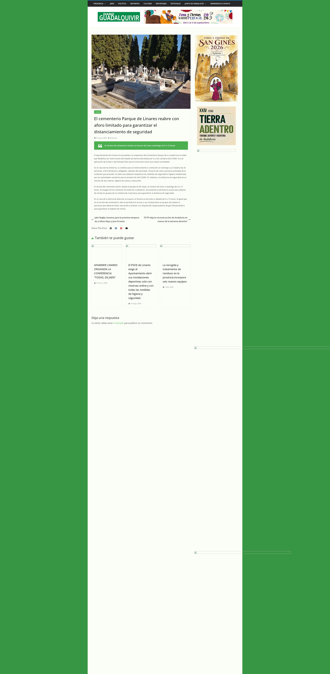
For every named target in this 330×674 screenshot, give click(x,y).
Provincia (98, 3)
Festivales (176, 3)
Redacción (113, 138)
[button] (104, 3)
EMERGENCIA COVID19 (220, 3)
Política (122, 3)
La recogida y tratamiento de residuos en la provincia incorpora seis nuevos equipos (175, 273)
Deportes (134, 3)
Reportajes (161, 3)
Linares (97, 112)
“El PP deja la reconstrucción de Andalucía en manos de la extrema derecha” (165, 219)
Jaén (112, 3)
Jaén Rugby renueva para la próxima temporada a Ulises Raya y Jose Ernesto (117, 219)
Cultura (148, 3)
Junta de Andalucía (194, 3)
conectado (118, 323)
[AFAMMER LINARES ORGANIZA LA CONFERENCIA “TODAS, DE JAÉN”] (107, 246)
